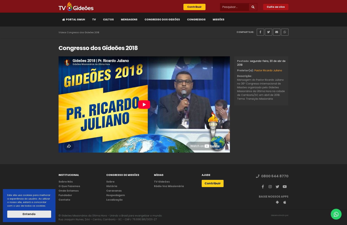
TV (94, 19)
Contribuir (194, 7)
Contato (64, 200)
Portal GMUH (75, 19)
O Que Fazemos (69, 186)
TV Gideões (162, 181)
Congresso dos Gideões (162, 19)
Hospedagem (115, 195)
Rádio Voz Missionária (169, 186)
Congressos (196, 19)
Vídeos (62, 32)
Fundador (65, 195)
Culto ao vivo (276, 7)
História (111, 186)
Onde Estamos (69, 190)
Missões (218, 19)
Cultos (108, 19)
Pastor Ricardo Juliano (268, 70)
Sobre (110, 181)
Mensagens (129, 19)
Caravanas (114, 190)
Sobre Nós (66, 181)
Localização (114, 200)
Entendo (29, 214)
